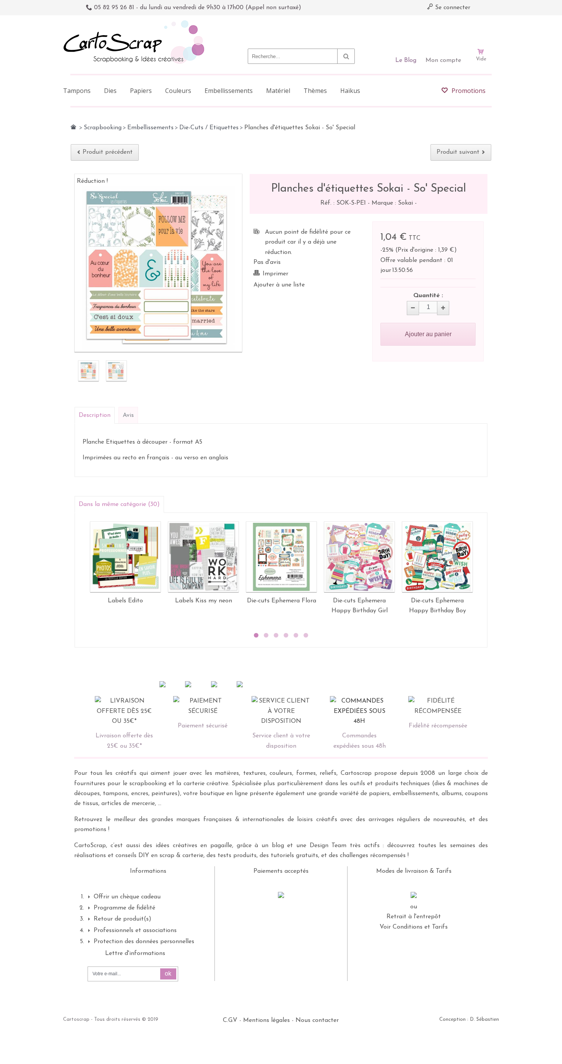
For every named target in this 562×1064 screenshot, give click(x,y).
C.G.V (230, 1020)
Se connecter (451, 8)
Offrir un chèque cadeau (127, 897)
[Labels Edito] (125, 557)
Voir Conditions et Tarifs (414, 927)
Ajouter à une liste (279, 285)
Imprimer (275, 274)
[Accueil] (73, 127)
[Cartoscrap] (136, 23)
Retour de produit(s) (122, 919)
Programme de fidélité (124, 908)
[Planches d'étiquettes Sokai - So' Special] (88, 371)
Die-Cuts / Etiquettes (209, 128)
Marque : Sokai (393, 203)
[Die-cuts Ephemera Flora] (281, 557)
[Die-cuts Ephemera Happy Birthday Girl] (359, 557)
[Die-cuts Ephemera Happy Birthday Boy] (437, 557)
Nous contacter (317, 1020)
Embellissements (150, 128)
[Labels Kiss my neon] (203, 557)
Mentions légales (266, 1020)
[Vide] (481, 30)
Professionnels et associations (135, 930)
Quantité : (428, 296)
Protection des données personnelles (144, 942)
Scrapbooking (103, 128)
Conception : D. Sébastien (469, 1019)
